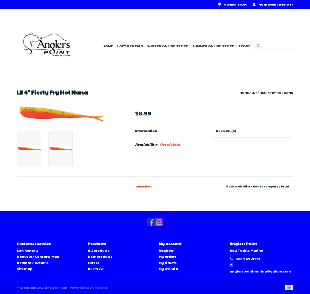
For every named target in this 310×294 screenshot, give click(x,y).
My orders (167, 256)
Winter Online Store (167, 45)
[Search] (256, 46)
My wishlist (168, 268)
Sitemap (24, 268)
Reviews (226, 130)
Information (146, 130)
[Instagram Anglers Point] (159, 222)
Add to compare (266, 186)
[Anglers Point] (49, 45)
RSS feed (95, 268)
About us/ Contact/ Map (38, 256)
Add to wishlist (238, 186)
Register (166, 250)
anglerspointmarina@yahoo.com (260, 271)
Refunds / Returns (32, 262)
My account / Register (275, 4)
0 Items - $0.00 (236, 4)
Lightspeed (98, 287)
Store (244, 45)
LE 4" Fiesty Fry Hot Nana (272, 92)
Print (285, 186)
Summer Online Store (213, 45)
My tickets (168, 262)
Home (107, 45)
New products (100, 256)
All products (98, 250)
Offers (93, 262)
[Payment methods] (288, 287)
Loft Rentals (130, 45)
